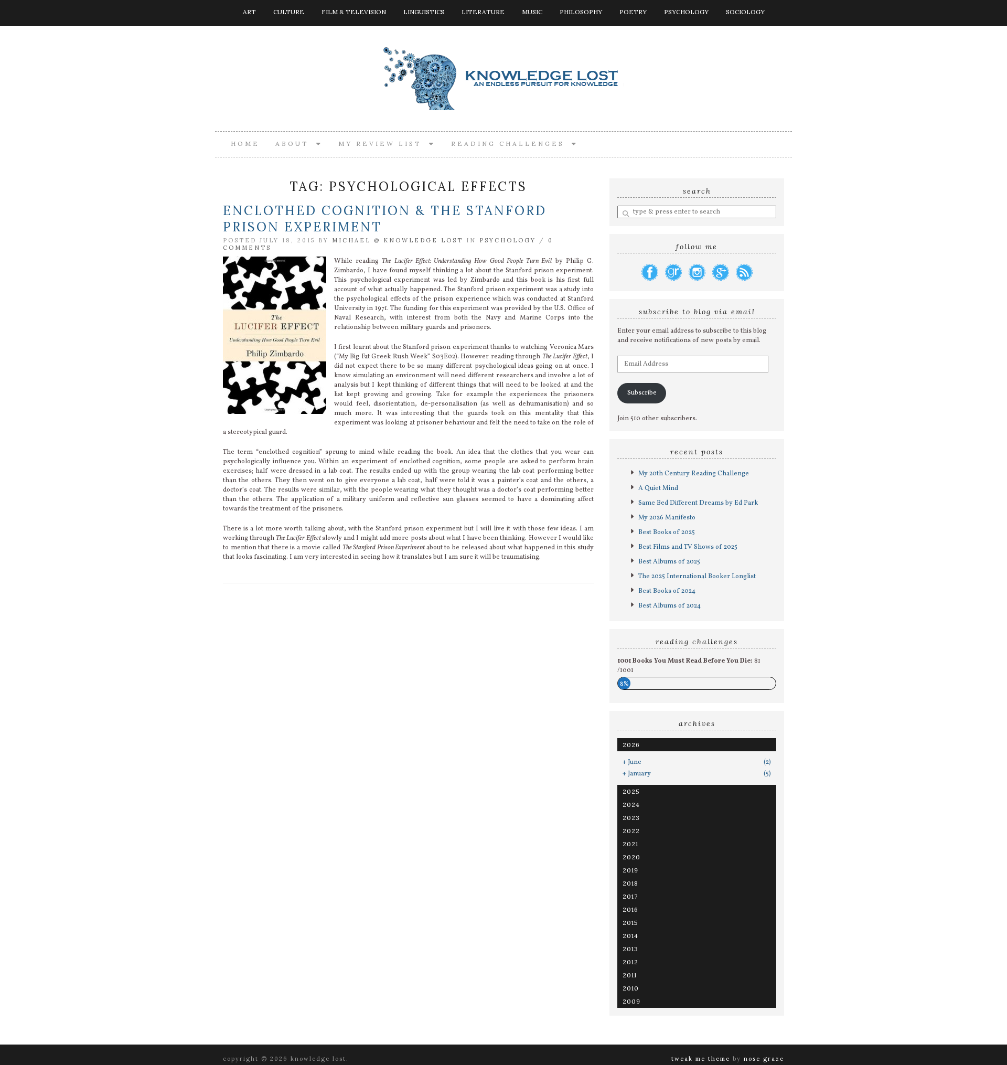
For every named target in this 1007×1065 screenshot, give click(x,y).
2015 (630, 922)
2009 (631, 1001)
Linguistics (423, 12)
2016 (630, 909)
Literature (483, 12)
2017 (630, 896)
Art (249, 12)
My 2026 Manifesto (666, 518)
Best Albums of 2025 (669, 562)
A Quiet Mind (658, 488)
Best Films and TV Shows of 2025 (687, 547)
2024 (631, 804)
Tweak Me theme (700, 1058)
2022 (631, 831)
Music (532, 12)
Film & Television (354, 12)
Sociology (745, 12)
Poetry (633, 12)
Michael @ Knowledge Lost (397, 240)
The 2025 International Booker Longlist (697, 576)
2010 (631, 988)
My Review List (383, 143)
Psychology (686, 12)
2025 (631, 791)
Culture (288, 12)
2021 (630, 844)
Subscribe (642, 393)
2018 (630, 883)
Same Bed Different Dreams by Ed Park (698, 503)
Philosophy (581, 12)
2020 (631, 857)
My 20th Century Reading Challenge (693, 473)
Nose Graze (764, 1058)
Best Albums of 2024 (669, 606)
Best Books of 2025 (666, 532)
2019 (630, 870)
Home (245, 143)
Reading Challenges (511, 143)
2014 (630, 936)
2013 (630, 949)
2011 (630, 975)
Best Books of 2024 (666, 591)
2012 (630, 962)
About (295, 143)
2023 (631, 818)
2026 (631, 745)
